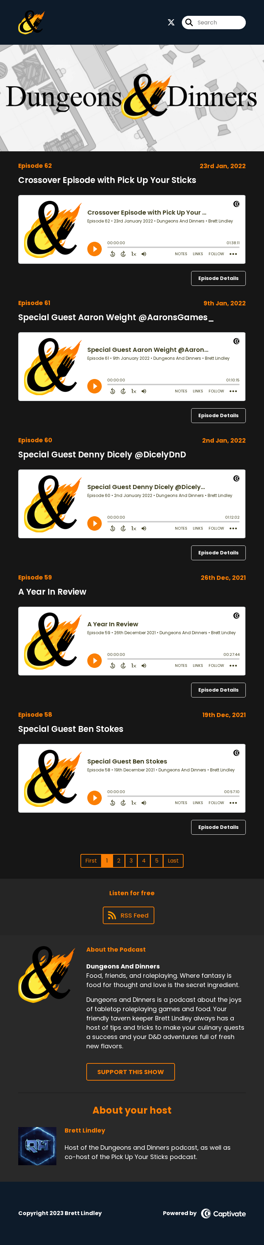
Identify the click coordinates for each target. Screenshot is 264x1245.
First (91, 861)
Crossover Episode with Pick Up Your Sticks (107, 180)
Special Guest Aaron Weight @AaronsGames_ (116, 317)
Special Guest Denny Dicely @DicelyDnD (102, 454)
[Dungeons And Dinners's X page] (171, 22)
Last (173, 861)
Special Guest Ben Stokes (70, 729)
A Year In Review (52, 591)
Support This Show (130, 1072)
